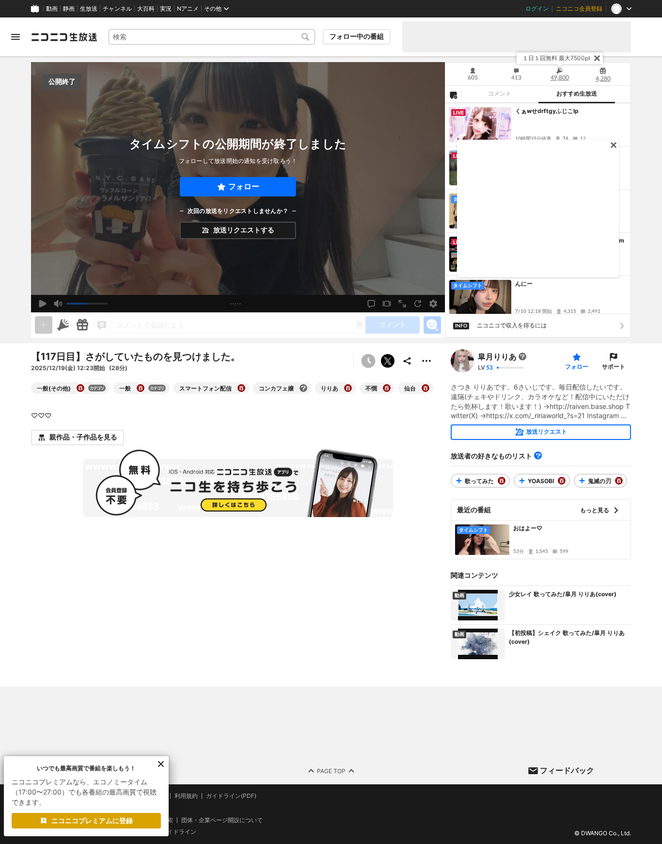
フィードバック (567, 770)
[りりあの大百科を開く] (348, 388)
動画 (52, 9)
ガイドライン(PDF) (231, 796)
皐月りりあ (497, 356)
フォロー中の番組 (357, 36)
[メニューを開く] (15, 37)
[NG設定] (453, 94)
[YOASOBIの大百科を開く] (562, 481)
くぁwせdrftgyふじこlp (547, 110)
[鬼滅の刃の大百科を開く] (619, 481)
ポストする (387, 361)
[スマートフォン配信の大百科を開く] (241, 388)
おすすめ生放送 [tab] (576, 93)
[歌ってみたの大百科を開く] (501, 481)
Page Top (331, 770)
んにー (524, 283)
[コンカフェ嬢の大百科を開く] (303, 388)
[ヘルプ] (538, 455)
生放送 (88, 9)
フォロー (243, 186)
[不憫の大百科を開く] (387, 388)
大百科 (146, 9)
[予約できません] (368, 361)
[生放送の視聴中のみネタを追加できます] (43, 325)
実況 (166, 9)
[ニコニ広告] (63, 325)
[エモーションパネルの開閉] (432, 325)
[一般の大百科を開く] (140, 388)
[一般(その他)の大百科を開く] (80, 388)
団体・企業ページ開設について (222, 820)
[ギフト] (82, 325)
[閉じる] (597, 58)
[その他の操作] (426, 361)
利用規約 (186, 796)
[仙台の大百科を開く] (425, 388)
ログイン (537, 9)
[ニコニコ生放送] (64, 36)
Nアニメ (188, 9)
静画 (69, 9)
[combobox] (212, 37)
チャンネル (117, 9)
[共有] (407, 361)
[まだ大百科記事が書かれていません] (522, 356)
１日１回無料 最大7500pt (556, 58)
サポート (613, 366)
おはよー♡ (527, 528)
